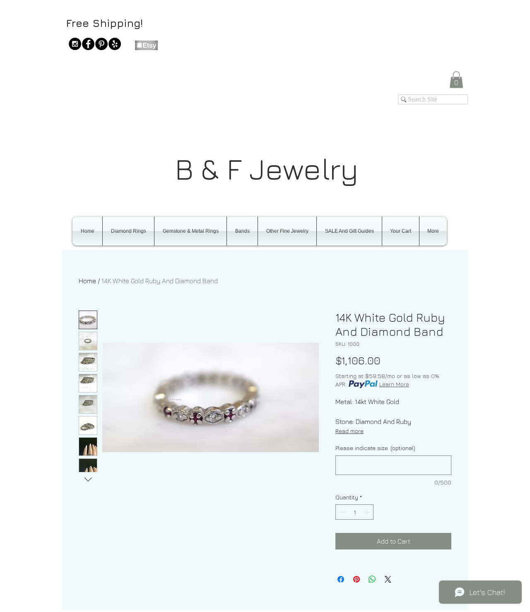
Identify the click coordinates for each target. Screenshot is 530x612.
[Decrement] (342, 512)
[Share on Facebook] (341, 579)
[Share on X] (388, 579)
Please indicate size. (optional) (375, 447)
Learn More (394, 384)
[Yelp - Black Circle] (114, 44)
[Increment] (367, 512)
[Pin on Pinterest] (356, 579)
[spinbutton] (354, 512)
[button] (456, 79)
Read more (349, 430)
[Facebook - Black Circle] (88, 44)
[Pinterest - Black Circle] (101, 44)
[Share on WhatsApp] (372, 579)
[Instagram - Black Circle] (75, 44)
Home (87, 280)
